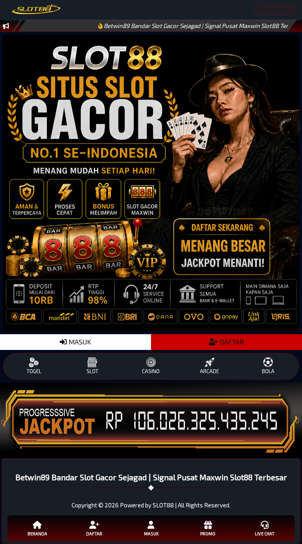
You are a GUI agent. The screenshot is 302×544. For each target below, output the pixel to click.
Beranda (37, 533)
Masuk (151, 533)
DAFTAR (231, 341)
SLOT (92, 371)
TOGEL (34, 371)
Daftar (94, 533)
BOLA (268, 371)
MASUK (79, 341)
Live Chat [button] (264, 533)
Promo (207, 533)
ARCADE (209, 371)
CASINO (151, 371)
